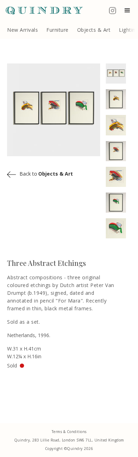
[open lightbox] (118, 73)
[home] (41, 10)
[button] (129, 10)
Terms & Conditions (69, 431)
